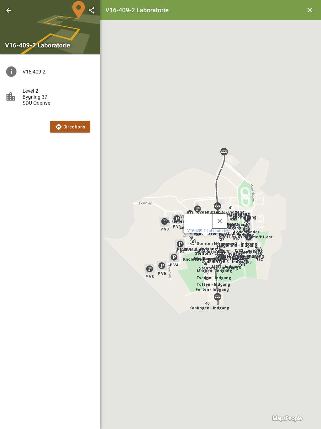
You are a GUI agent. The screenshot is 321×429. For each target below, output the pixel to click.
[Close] (219, 221)
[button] (192, 241)
